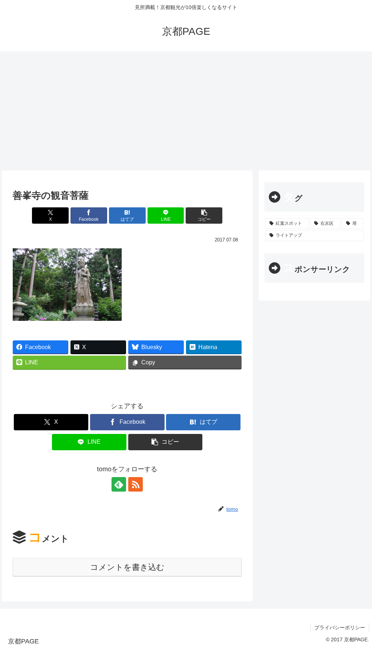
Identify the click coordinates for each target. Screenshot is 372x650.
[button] (204, 215)
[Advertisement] (186, 111)
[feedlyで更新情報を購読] (119, 484)
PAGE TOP (357, 624)
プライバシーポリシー (339, 627)
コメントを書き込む (127, 567)
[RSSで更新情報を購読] (135, 484)
